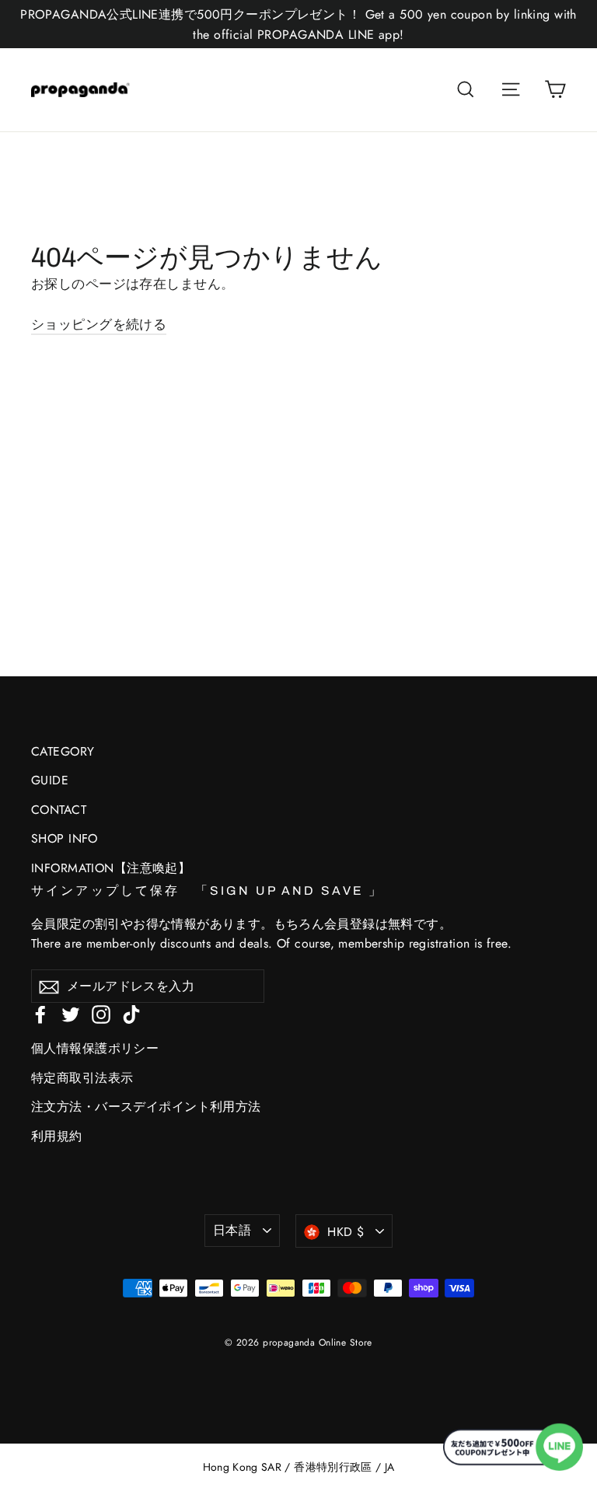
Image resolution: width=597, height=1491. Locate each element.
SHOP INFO (64, 838)
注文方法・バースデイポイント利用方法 (146, 1107)
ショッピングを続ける (98, 324)
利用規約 (56, 1136)
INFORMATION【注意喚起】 (110, 868)
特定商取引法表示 (82, 1078)
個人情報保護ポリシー (95, 1048)
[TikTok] (131, 1013)
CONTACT (58, 810)
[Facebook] (40, 1013)
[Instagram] (101, 1013)
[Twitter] (70, 1013)
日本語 (232, 1230)
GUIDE (49, 780)
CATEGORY (62, 751)
